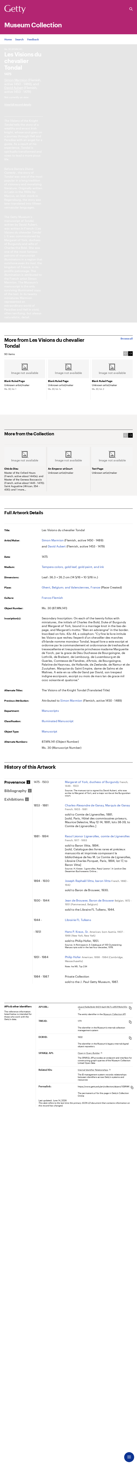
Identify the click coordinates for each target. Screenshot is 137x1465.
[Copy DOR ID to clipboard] (130, 1038)
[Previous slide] (125, 353)
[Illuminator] (15, 80)
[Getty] (15, 9)
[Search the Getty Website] (131, 9)
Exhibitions (14, 799)
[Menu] (129, 1457)
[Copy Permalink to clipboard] (132, 1087)
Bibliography (15, 791)
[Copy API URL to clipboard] (130, 1008)
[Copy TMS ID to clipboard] (130, 1022)
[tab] (18, 782)
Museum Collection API (114, 1014)
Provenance (14, 782)
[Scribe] (13, 88)
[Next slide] (130, 353)
